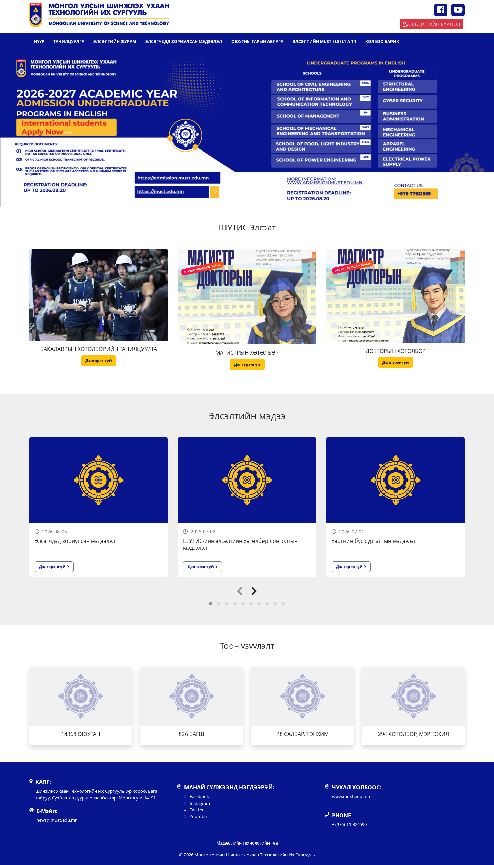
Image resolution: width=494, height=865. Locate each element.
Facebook (199, 796)
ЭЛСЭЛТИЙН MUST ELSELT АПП (324, 41)
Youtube (198, 816)
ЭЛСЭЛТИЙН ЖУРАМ (114, 41)
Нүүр (39, 41)
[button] (211, 603)
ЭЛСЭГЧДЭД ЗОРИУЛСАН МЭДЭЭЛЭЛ (183, 41)
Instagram (200, 803)
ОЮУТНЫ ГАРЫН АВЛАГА (257, 41)
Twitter (197, 810)
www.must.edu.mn (351, 796)
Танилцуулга (68, 41)
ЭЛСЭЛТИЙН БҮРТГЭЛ (435, 24)
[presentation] (239, 591)
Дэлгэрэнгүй (98, 360)
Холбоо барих (382, 41)
